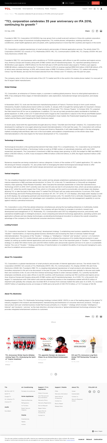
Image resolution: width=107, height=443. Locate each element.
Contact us (75, 396)
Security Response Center (77, 400)
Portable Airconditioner (28, 391)
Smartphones (25, 419)
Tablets (23, 421)
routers (23, 424)
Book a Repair (59, 403)
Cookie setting (98, 439)
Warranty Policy (43, 400)
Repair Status (42, 408)
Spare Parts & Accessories (42, 411)
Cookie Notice (70, 440)
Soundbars (8, 411)
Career (74, 391)
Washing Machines (26, 400)
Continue (95, 3)
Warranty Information (61, 394)
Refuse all (89, 439)
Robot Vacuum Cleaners (25, 409)
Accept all (81, 439)
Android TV (8, 402)
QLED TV (7, 394)
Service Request (43, 405)
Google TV (8, 396)
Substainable (75, 394)
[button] (56, 374)
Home (6, 14)
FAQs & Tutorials (43, 393)
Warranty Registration (44, 403)
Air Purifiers (24, 405)
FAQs (56, 391)
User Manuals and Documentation (43, 396)
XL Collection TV (10, 399)
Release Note (59, 406)
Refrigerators (25, 403)
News (11, 14)
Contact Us (41, 415)
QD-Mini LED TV (9, 391)
